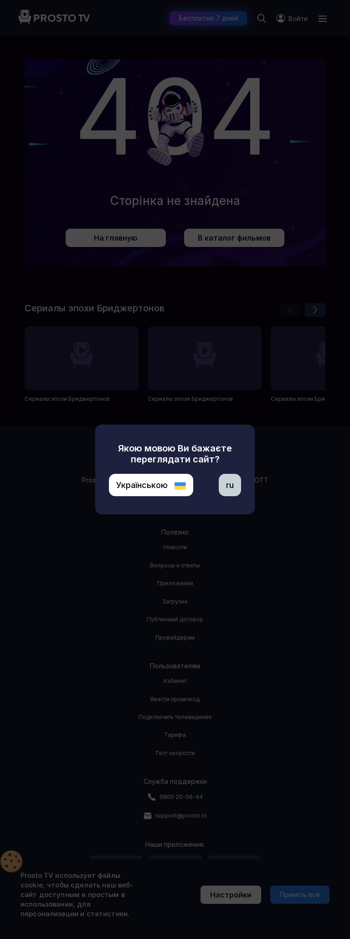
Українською (143, 485)
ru (230, 485)
